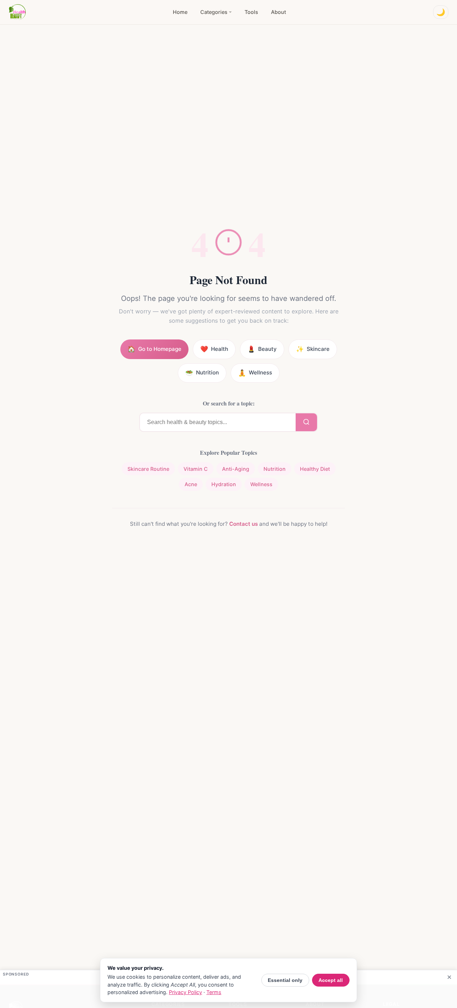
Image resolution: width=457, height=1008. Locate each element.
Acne (191, 484)
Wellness (261, 484)
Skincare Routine (148, 469)
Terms (213, 992)
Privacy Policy (185, 992)
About (278, 12)
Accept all (330, 980)
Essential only (285, 980)
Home (180, 12)
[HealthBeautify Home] (17, 12)
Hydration (223, 484)
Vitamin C (196, 469)
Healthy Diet (315, 469)
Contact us (243, 523)
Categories (213, 12)
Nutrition (274, 469)
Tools (251, 12)
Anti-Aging (235, 469)
